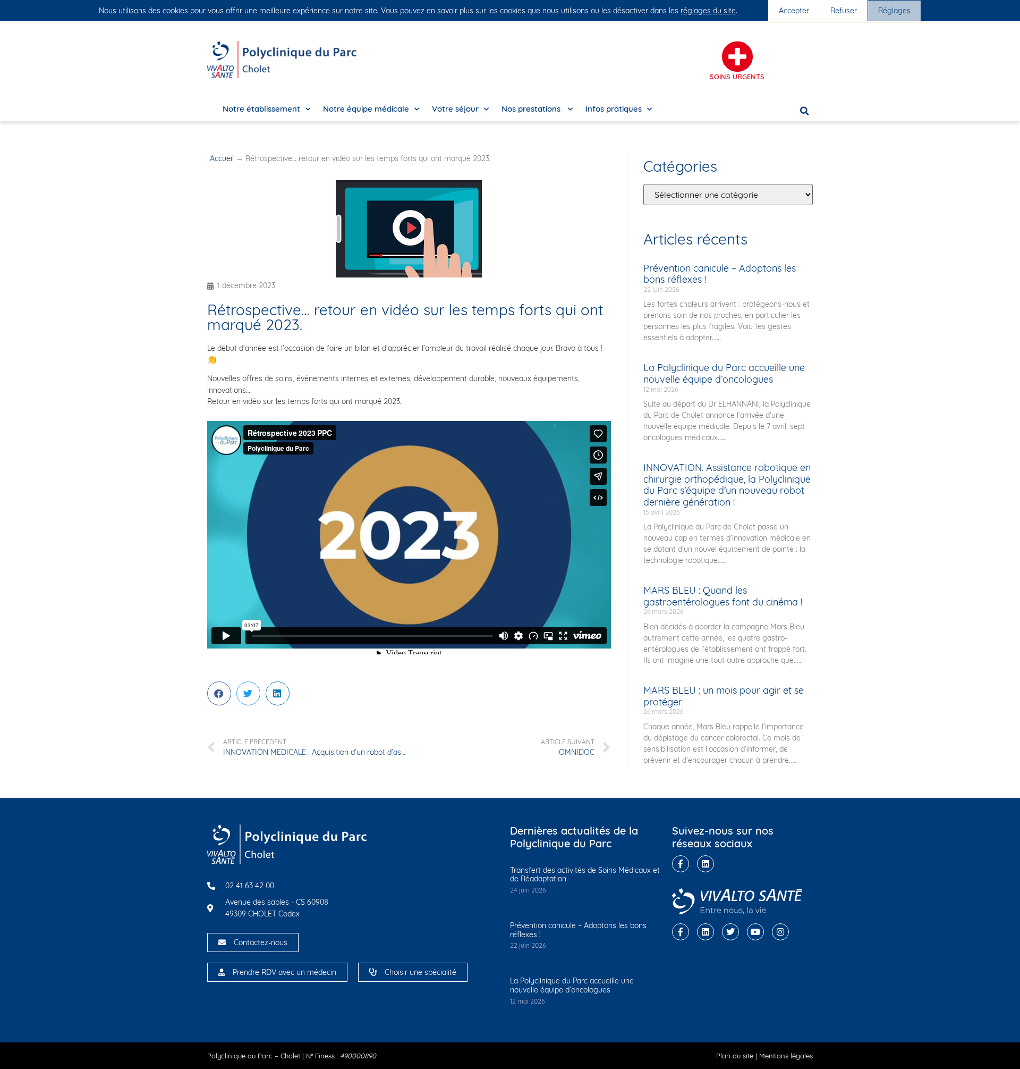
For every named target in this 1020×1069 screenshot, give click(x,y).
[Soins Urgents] (737, 57)
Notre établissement (261, 109)
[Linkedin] (705, 863)
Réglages (894, 10)
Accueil (222, 158)
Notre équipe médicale (366, 109)
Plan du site (734, 1055)
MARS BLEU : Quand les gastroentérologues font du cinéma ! (722, 596)
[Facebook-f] (680, 863)
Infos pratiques (613, 109)
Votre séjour (455, 109)
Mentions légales (786, 1055)
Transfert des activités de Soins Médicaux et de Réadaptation (585, 874)
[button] (805, 111)
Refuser (843, 10)
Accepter (794, 10)
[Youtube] (755, 931)
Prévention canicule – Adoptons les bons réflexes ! (719, 274)
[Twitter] (730, 931)
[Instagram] (780, 931)
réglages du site (708, 10)
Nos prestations (532, 109)
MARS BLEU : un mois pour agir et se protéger (723, 696)
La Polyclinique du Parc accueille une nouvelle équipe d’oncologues (724, 373)
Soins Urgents (737, 76)
